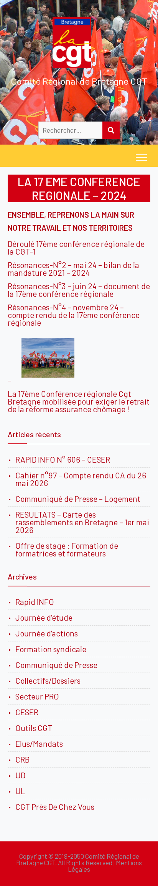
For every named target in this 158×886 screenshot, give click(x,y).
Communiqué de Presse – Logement (77, 498)
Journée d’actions (46, 633)
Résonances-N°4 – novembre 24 (63, 307)
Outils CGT (33, 728)
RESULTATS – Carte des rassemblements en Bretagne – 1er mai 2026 (82, 522)
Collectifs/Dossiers (48, 680)
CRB (22, 759)
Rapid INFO (34, 601)
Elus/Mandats (39, 743)
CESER (26, 712)
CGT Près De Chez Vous (54, 806)
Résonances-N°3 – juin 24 (52, 286)
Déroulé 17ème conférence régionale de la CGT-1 (76, 247)
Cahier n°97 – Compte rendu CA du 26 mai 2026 (80, 479)
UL (20, 791)
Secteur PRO (37, 696)
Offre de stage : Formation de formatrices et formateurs (66, 549)
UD (20, 775)
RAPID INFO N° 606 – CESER (62, 459)
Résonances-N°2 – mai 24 (52, 265)
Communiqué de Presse (56, 664)
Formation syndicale (50, 649)
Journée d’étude (45, 617)
